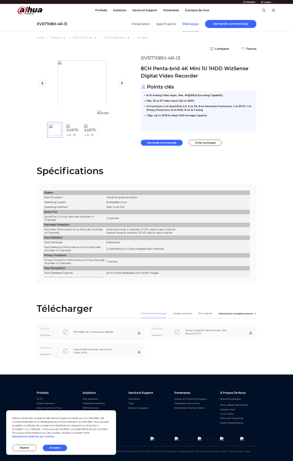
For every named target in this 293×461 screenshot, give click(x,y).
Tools (131, 403)
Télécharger (190, 24)
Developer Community (187, 403)
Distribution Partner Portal (189, 408)
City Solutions (90, 399)
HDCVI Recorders (114, 37)
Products (55, 37)
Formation (134, 399)
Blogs (231, 405)
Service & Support (138, 408)
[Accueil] (30, 10)
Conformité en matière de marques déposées (173, 451)
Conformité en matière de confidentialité (132, 451)
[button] (43, 83)
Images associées (182, 313)
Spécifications (166, 24)
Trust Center (227, 414)
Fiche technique (205, 142)
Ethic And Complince (231, 418)
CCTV (40, 399)
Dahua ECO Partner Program (190, 399)
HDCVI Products (83, 37)
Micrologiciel (205, 313)
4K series (142, 37)
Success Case (227, 409)
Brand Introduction (230, 399)
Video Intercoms (46, 403)
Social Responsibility (231, 423)
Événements (241, 405)
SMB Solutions (91, 408)
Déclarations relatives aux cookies (211, 451)
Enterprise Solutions (94, 403)
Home (40, 37)
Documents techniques (154, 313)
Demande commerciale (161, 142)
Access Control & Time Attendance (49, 409)
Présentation (141, 24)
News (223, 405)
